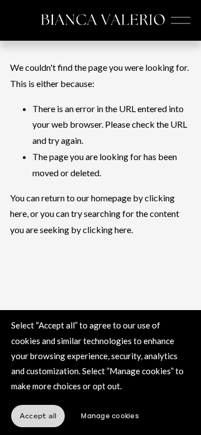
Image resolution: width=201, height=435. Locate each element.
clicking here (107, 229)
